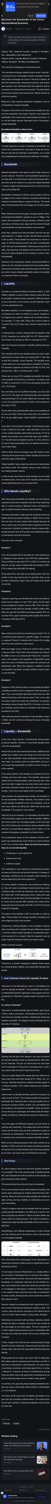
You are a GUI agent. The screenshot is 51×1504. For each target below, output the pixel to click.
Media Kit (23, 1490)
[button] (48, 4)
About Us (8, 1490)
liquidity (16, 1423)
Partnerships (40, 1490)
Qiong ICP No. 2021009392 (24, 1501)
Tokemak (6, 1423)
